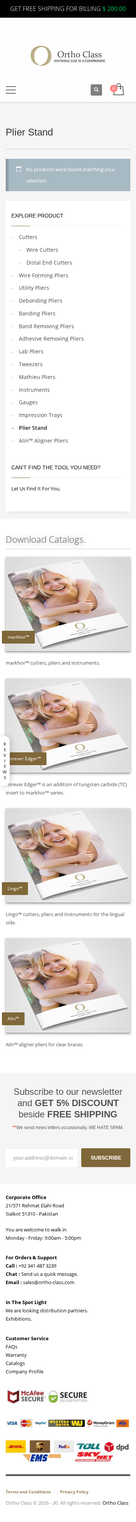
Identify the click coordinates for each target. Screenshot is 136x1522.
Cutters (28, 236)
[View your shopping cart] (118, 89)
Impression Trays (40, 415)
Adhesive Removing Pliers (51, 338)
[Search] (96, 90)
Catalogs (15, 1363)
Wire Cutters (42, 249)
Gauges (28, 402)
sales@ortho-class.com (48, 1282)
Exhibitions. (19, 1318)
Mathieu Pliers (37, 376)
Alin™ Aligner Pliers (43, 440)
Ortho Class (115, 1502)
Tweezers (31, 364)
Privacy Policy (74, 1492)
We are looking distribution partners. (47, 1310)
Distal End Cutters (49, 262)
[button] (11, 90)
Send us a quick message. (49, 1274)
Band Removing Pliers (46, 326)
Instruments (34, 389)
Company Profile (24, 1371)
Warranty (16, 1355)
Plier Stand (33, 427)
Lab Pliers (31, 351)
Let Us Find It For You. (35, 488)
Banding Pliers (37, 313)
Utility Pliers (34, 287)
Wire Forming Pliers (43, 275)
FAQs (11, 1346)
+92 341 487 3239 (36, 1265)
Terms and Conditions (28, 1492)
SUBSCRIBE (106, 1158)
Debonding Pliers (40, 300)
